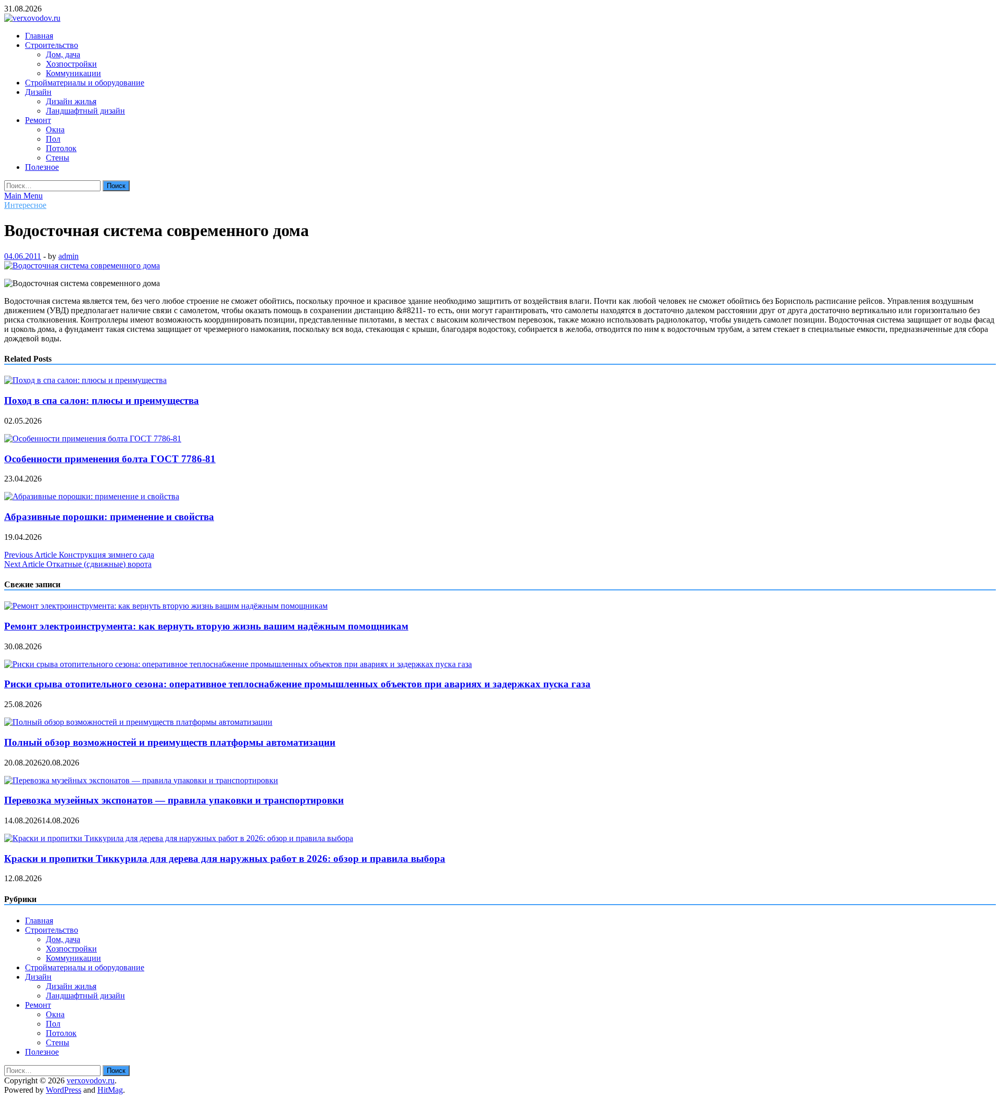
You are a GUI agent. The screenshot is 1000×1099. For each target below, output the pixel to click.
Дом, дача (63, 54)
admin (68, 256)
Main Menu (23, 195)
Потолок (61, 148)
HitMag (110, 1089)
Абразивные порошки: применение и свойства (109, 516)
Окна (55, 129)
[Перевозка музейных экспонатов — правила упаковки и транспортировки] (141, 780)
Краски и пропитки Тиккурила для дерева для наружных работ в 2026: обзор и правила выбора (224, 858)
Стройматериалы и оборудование (84, 82)
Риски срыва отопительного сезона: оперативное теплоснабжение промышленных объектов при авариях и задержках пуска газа (297, 683)
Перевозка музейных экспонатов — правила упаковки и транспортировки (174, 800)
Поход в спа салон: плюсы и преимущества (101, 400)
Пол (53, 138)
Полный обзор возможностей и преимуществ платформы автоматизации (169, 742)
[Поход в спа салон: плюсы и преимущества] (85, 380)
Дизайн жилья (71, 101)
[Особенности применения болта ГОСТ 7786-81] (92, 438)
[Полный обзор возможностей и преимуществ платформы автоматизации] (138, 722)
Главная (39, 35)
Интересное (25, 205)
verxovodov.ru (91, 1080)
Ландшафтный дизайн (85, 110)
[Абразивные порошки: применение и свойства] (91, 496)
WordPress (63, 1089)
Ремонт (38, 120)
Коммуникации (73, 73)
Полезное (42, 167)
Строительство (51, 45)
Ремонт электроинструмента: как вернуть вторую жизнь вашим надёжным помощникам (206, 626)
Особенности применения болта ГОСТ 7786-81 (110, 458)
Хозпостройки (71, 63)
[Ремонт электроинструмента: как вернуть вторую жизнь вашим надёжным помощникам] (166, 605)
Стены (57, 157)
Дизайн (38, 92)
